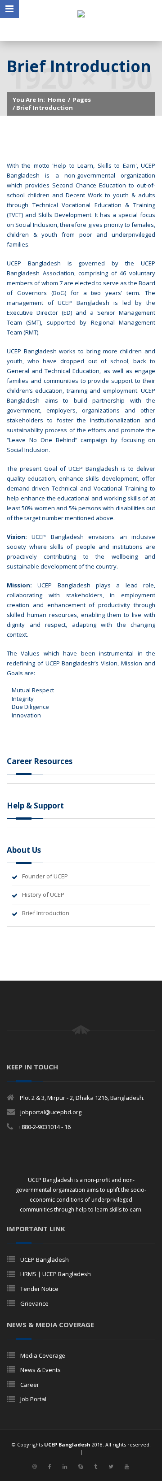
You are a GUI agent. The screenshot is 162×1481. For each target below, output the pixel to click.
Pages (82, 100)
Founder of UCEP (45, 876)
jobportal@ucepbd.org (50, 1112)
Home (56, 100)
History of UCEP (43, 894)
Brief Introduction (45, 913)
